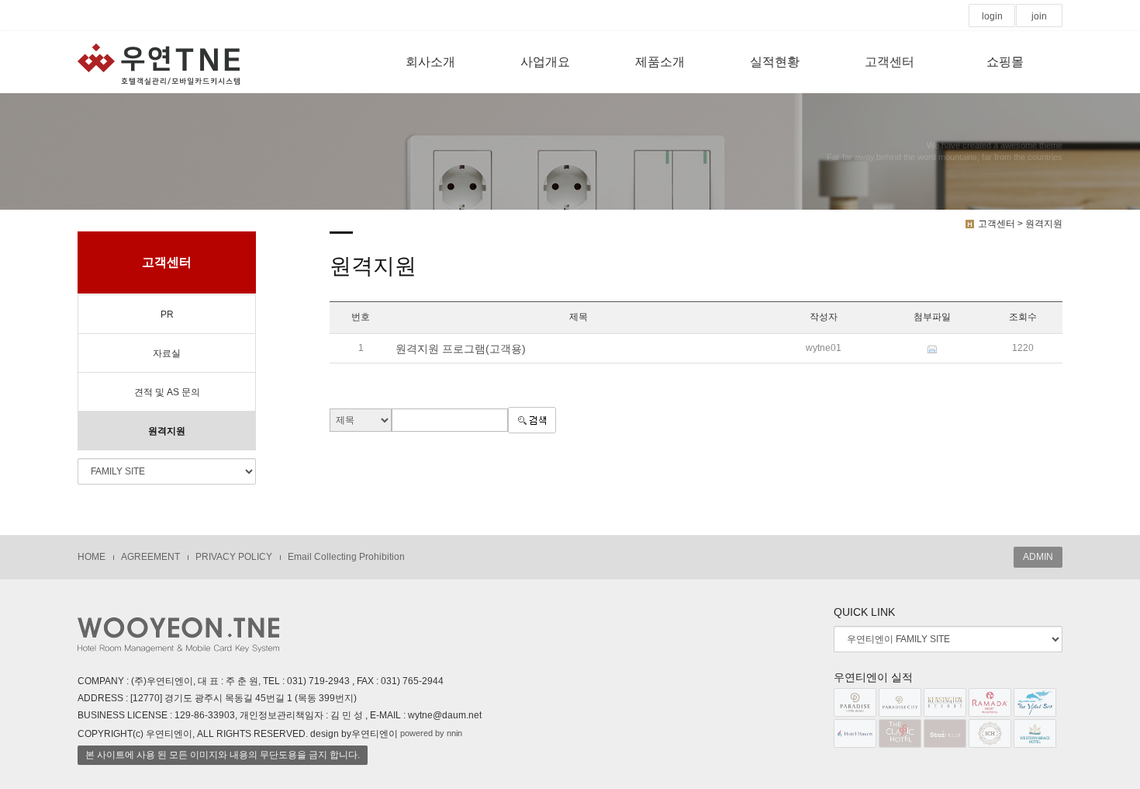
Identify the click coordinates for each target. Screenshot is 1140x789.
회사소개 (430, 61)
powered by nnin (431, 733)
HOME (91, 556)
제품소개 (660, 61)
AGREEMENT (150, 556)
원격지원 (166, 431)
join (1039, 16)
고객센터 (889, 61)
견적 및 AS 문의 (167, 392)
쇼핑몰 (1005, 61)
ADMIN (1038, 556)
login (992, 16)
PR (167, 314)
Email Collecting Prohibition (346, 556)
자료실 (167, 353)
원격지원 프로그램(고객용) (461, 348)
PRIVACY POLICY (233, 556)
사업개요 (545, 61)
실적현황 (775, 61)
